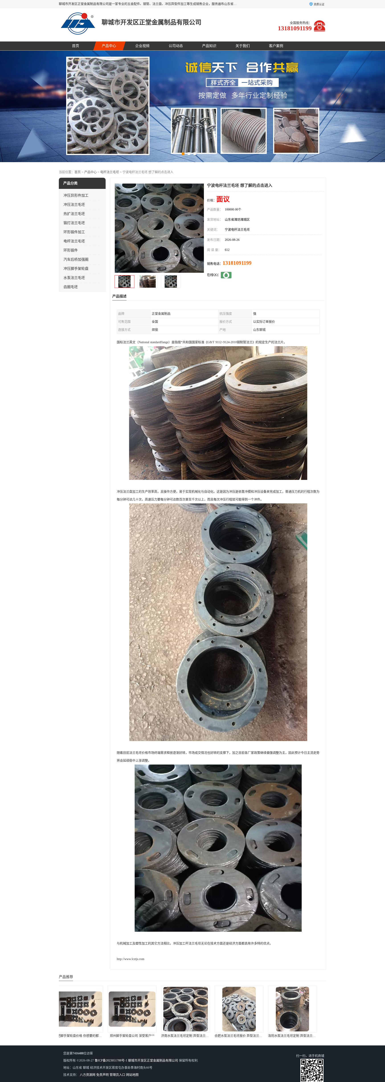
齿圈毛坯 (70, 287)
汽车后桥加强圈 (75, 259)
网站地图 (132, 1074)
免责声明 (102, 1074)
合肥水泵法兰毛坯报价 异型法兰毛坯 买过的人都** (150, 1035)
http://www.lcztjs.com (130, 959)
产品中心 (109, 46)
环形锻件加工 (74, 232)
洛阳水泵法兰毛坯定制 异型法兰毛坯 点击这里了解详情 (206, 1035)
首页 (75, 46)
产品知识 (209, 46)
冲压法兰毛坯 (74, 204)
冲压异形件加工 (75, 195)
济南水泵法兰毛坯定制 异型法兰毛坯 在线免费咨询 (96, 1035)
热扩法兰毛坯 (74, 214)
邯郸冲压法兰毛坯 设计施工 (299, 1035)
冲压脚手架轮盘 (75, 268)
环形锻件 (70, 250)
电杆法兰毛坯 (109, 172)
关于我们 (243, 46)
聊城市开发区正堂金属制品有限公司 (153, 1060)
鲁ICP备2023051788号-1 (111, 1060)
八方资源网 (87, 1074)
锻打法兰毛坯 (74, 223)
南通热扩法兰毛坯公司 (246, 1035)
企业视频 (142, 46)
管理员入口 (117, 1074)
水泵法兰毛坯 (74, 278)
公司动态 (176, 46)
